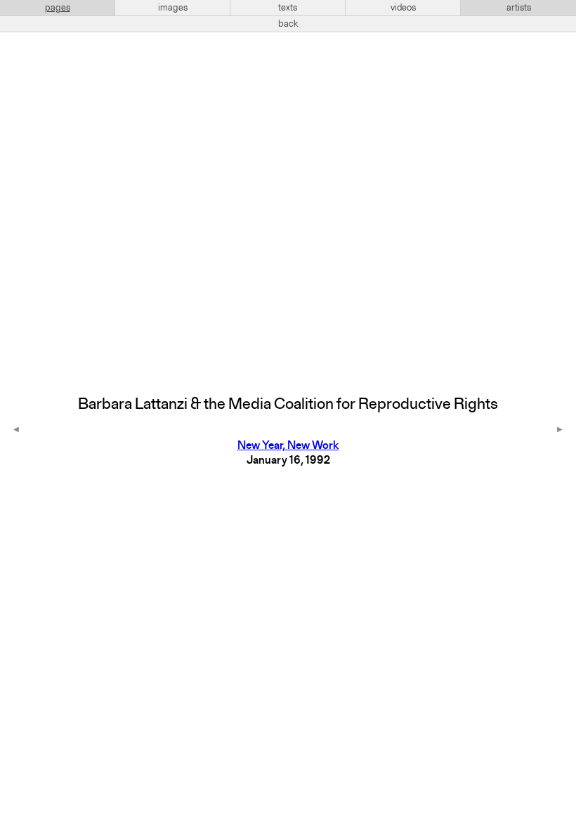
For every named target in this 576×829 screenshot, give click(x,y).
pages (57, 8)
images (173, 8)
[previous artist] (16, 430)
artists (518, 8)
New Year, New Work (288, 446)
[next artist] (560, 430)
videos (403, 8)
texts (287, 8)
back (288, 24)
